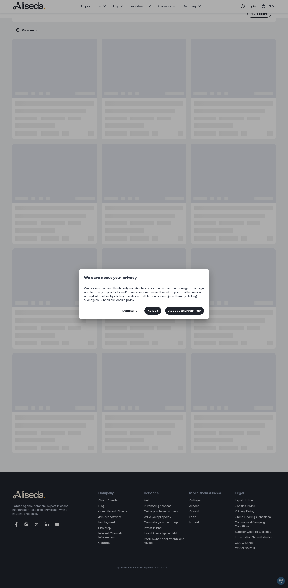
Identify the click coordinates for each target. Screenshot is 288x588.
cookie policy (125, 300)
